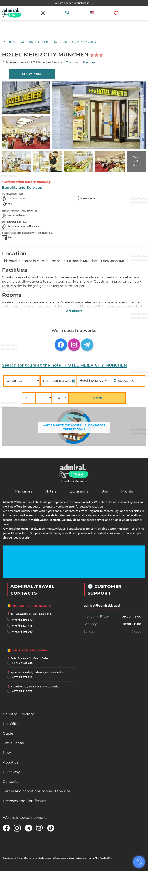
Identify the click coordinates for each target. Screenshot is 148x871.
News (8, 753)
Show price (32, 74)
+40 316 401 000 (19, 632)
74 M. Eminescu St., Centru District (30, 658)
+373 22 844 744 (19, 663)
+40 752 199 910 (19, 620)
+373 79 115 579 (19, 691)
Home (12, 42)
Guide (8, 733)
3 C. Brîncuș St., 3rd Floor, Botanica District (35, 686)
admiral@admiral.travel (102, 605)
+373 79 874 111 (19, 677)
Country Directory (18, 714)
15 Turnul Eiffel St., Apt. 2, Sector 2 (31, 613)
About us (10, 762)
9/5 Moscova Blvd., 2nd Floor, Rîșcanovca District (39, 672)
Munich (43, 42)
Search (97, 398)
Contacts (10, 782)
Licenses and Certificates (24, 801)
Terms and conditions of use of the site (36, 791)
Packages (23, 491)
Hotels (50, 491)
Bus (104, 491)
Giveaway (11, 772)
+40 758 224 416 (19, 626)
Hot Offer (11, 724)
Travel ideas (13, 743)
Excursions (79, 491)
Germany (27, 42)
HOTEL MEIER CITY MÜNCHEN (74, 42)
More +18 (136, 161)
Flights (127, 491)
